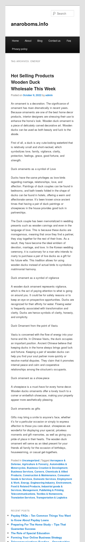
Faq (69, 40)
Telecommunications (23, 494)
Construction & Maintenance (39, 475)
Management (30, 490)
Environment (63, 482)
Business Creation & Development (47, 468)
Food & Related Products (25, 486)
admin (49, 95)
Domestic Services (44, 479)
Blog (39, 40)
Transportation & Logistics (51, 497)
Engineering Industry (43, 482)
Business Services (22, 471)
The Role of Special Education (30, 533)
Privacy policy (19, 49)
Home (15, 40)
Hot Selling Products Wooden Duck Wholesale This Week (33, 82)
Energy (25, 482)
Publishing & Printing (51, 490)
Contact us (54, 40)
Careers (39, 471)
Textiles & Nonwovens (50, 494)
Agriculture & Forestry (35, 464)
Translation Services (23, 497)
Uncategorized (30, 460)
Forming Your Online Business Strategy (36, 537)
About (28, 40)
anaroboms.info (29, 23)
